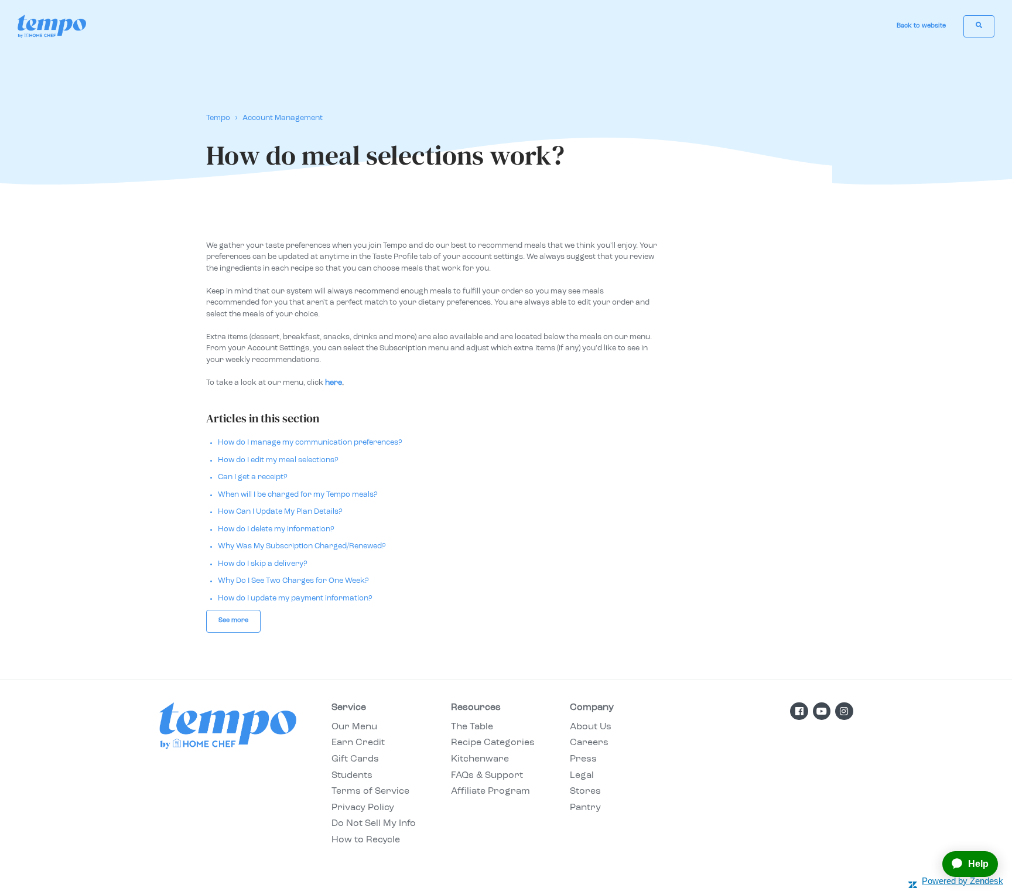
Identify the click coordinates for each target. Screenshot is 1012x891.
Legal (582, 775)
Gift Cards (355, 759)
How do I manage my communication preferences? (310, 442)
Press (583, 759)
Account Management (282, 118)
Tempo (218, 118)
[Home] (52, 26)
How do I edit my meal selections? (278, 460)
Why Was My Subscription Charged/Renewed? (302, 546)
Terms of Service (370, 791)
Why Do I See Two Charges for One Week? (293, 581)
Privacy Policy (362, 808)
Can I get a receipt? (253, 477)
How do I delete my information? (276, 529)
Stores (585, 791)
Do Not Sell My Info (373, 823)
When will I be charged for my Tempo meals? (298, 495)
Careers (589, 742)
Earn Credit (358, 742)
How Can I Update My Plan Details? (280, 512)
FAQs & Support (487, 775)
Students (351, 775)
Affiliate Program (490, 791)
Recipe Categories (493, 742)
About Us (590, 727)
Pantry (585, 808)
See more (233, 620)
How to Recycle (365, 840)
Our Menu (354, 727)
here (333, 383)
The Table (472, 727)
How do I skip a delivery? (262, 564)
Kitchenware (480, 759)
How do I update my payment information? (295, 598)
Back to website (921, 26)
